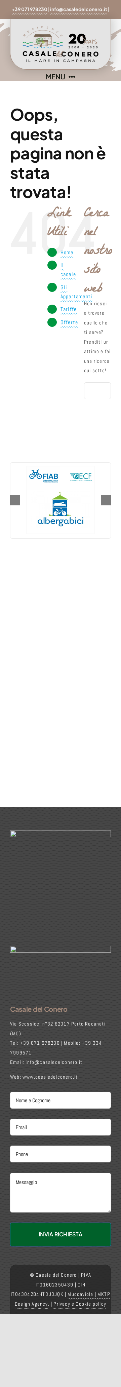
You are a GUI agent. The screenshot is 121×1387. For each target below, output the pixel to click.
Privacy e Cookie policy (79, 1304)
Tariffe (69, 309)
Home (67, 252)
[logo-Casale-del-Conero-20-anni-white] (60, 948)
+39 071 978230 (29, 9)
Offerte (69, 322)
